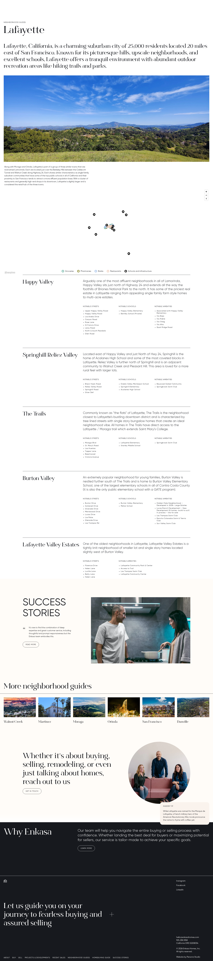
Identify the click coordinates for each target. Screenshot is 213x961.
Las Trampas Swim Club (167, 515)
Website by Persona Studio (188, 957)
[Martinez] (54, 707)
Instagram (181, 881)
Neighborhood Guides (79, 958)
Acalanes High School (130, 390)
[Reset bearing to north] (206, 199)
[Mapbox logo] (9, 272)
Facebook (180, 885)
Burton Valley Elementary (132, 503)
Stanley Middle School (130, 445)
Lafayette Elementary (130, 443)
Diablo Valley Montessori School (135, 384)
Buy (14, 958)
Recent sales (59, 958)
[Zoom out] (206, 195)
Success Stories (121, 958)
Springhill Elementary (130, 387)
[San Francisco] (158, 707)
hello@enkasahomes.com (187, 937)
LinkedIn (180, 890)
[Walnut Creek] (20, 707)
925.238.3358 (182, 940)
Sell (20, 958)
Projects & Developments (37, 958)
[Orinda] (124, 707)
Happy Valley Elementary (132, 311)
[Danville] (193, 707)
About (7, 958)
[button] (105, 227)
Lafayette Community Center (133, 574)
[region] (106, 232)
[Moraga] (89, 707)
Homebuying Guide (101, 958)
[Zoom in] (206, 191)
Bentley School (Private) (131, 314)
